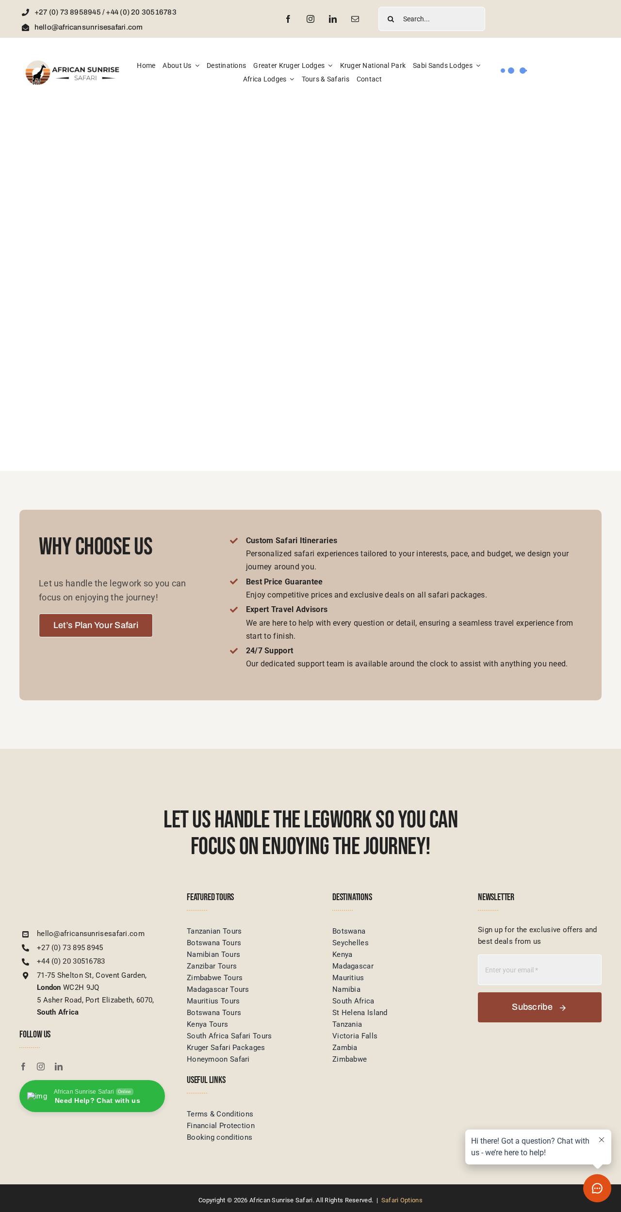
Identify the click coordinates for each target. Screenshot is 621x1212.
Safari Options (402, 1200)
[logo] (77, 895)
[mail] (355, 19)
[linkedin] (333, 19)
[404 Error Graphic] (310, 134)
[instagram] (310, 19)
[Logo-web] (72, 63)
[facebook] (288, 19)
